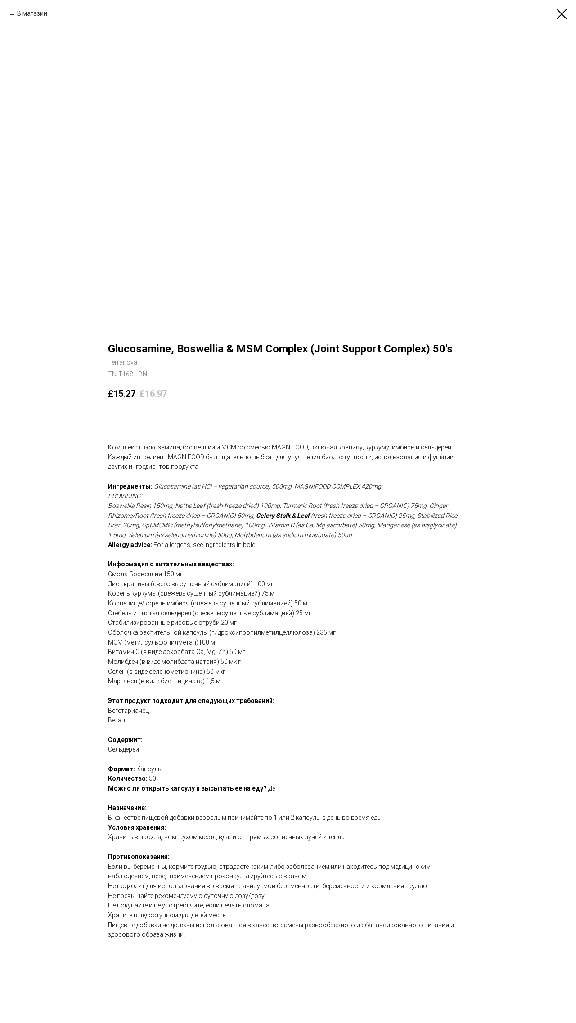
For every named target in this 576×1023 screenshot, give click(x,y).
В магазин (32, 13)
